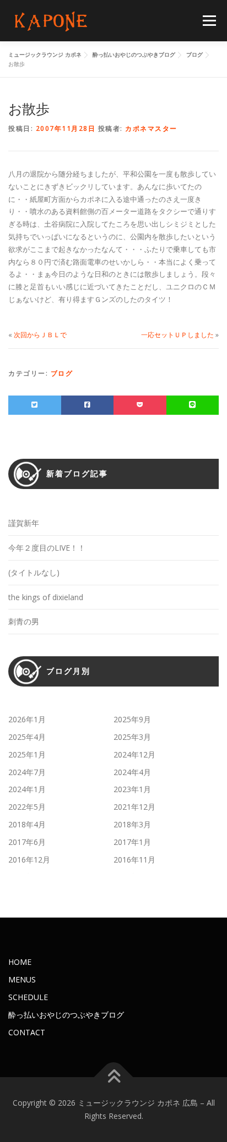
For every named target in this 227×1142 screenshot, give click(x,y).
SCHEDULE (28, 997)
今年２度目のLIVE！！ (46, 547)
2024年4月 (132, 772)
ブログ (62, 373)
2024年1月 (27, 789)
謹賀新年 (23, 523)
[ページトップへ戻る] (113, 1077)
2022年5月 (27, 806)
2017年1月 (132, 842)
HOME (19, 962)
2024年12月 (134, 754)
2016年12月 (29, 859)
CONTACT (26, 1032)
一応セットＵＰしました (177, 334)
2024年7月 (27, 772)
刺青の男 (23, 621)
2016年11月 (134, 859)
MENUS (22, 979)
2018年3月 (132, 824)
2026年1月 (27, 719)
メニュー (209, 20)
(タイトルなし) (34, 572)
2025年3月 (132, 737)
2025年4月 (27, 737)
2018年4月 (27, 824)
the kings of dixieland (45, 597)
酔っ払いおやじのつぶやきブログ (66, 1014)
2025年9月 (132, 719)
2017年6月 (27, 842)
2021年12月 (134, 806)
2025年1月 (27, 754)
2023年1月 (132, 789)
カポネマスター (151, 128)
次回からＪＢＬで (40, 334)
